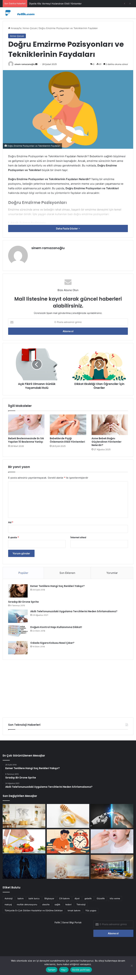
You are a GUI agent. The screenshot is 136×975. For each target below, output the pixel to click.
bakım (21, 898)
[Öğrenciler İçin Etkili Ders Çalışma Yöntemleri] (68, 841)
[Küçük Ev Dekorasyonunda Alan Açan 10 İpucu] (24, 816)
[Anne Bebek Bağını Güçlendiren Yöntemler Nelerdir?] (110, 424)
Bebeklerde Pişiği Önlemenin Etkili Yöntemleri (67, 440)
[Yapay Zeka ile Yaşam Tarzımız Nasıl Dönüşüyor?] (112, 816)
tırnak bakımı (74, 910)
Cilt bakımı (64, 898)
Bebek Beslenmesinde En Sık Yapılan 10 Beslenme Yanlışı (26, 440)
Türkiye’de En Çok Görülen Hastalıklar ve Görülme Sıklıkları (34, 910)
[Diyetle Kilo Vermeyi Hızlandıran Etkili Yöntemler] (24, 841)
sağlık (57, 904)
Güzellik (101, 898)
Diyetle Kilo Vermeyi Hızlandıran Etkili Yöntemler (55, 3)
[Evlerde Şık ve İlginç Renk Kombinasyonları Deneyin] (112, 867)
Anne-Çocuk (30, 28)
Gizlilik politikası (81, 969)
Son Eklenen (67, 573)
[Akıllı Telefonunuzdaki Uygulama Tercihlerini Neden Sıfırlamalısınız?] (18, 616)
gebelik (88, 898)
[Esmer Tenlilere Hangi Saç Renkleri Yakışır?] (18, 591)
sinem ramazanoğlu (25, 64)
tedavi (68, 904)
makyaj (8, 904)
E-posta (13, 537)
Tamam (51, 969)
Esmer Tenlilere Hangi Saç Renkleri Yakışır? (57, 586)
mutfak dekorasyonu (27, 904)
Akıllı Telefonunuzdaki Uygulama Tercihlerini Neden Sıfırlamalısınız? (73, 611)
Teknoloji (81, 904)
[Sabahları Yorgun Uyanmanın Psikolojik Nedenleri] (68, 867)
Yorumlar (112, 573)
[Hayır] (131, 965)
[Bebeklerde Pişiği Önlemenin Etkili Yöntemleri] (68, 424)
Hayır (64, 969)
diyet (77, 898)
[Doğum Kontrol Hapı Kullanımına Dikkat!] (18, 632)
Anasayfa (15, 28)
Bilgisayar (49, 898)
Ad (10, 522)
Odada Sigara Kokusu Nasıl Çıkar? (52, 643)
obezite (46, 904)
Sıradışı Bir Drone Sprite (23, 602)
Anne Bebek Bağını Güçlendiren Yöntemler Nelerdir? (106, 442)
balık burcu (34, 898)
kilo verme (115, 898)
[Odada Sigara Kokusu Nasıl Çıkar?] (18, 647)
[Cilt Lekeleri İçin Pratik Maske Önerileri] (68, 816)
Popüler (23, 573)
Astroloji (9, 898)
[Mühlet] (19, 13)
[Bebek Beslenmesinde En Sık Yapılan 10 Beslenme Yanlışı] (26, 424)
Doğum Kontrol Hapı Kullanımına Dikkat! (56, 627)
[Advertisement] (68, 687)
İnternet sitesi (78, 537)
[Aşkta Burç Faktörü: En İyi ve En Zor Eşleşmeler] (24, 867)
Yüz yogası (90, 910)
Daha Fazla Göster (67, 228)
